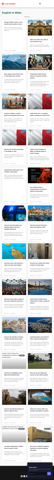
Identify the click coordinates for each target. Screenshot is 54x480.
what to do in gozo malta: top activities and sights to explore (39, 410)
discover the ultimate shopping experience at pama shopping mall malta (39, 448)
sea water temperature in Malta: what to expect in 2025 (13, 447)
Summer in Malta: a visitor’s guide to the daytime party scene (14, 114)
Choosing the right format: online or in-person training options (38, 76)
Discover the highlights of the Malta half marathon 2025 (13, 374)
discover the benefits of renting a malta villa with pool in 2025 (13, 338)
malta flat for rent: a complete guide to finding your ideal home (40, 114)
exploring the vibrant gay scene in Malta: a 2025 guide (13, 171)
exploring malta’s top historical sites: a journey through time (39, 338)
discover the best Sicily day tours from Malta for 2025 (38, 226)
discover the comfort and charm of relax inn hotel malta (39, 264)
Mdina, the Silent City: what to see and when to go (39, 40)
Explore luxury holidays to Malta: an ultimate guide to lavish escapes (38, 151)
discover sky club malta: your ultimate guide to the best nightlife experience (13, 227)
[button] (40, 3)
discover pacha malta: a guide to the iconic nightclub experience (14, 300)
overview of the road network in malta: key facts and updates (13, 264)
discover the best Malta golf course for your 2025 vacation (39, 374)
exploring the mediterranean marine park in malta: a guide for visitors (40, 301)
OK (49, 473)
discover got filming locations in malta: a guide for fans (14, 410)
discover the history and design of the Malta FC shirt (13, 150)
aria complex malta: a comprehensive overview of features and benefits (38, 189)
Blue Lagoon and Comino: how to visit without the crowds (13, 75)
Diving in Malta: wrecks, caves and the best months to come (13, 23)
